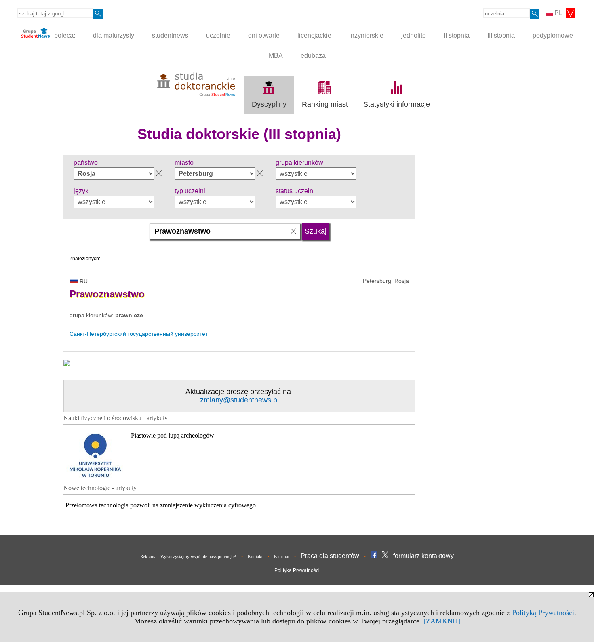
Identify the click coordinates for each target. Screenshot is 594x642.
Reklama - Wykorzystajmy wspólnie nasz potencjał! (188, 556)
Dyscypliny (269, 104)
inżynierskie (366, 35)
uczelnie (218, 35)
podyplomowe (553, 35)
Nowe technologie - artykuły (100, 487)
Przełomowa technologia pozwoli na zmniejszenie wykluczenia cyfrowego (160, 505)
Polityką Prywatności (543, 612)
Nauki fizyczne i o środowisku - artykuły (115, 418)
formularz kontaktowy (423, 555)
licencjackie (314, 35)
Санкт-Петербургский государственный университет (139, 333)
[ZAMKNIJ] (441, 621)
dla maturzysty (113, 35)
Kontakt (255, 556)
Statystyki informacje (396, 104)
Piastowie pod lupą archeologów (172, 435)
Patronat (281, 556)
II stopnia (457, 35)
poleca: (64, 35)
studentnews (170, 35)
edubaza (313, 55)
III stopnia (501, 35)
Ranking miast (325, 104)
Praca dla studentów (330, 555)
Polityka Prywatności (297, 570)
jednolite (413, 35)
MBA (276, 55)
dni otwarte (264, 35)
